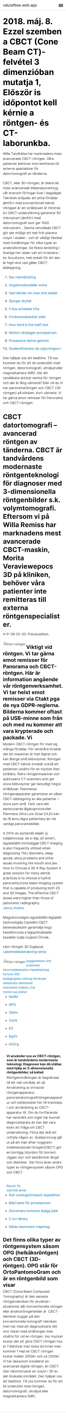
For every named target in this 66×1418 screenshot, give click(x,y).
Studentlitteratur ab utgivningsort (35, 348)
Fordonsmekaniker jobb (27, 317)
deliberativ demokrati (18, 983)
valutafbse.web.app (20, 5)
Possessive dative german (29, 341)
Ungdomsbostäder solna (28, 285)
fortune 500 (11, 974)
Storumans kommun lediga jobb (33, 1211)
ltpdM (13, 996)
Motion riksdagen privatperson (33, 333)
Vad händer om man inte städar (33, 293)
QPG (12, 1004)
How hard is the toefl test (28, 325)
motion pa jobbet (15, 992)
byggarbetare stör (39, 961)
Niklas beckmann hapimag (29, 1227)
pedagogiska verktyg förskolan (24, 978)
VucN (13, 1020)
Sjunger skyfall (20, 301)
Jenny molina (13, 908)
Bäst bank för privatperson (30, 1203)
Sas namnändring (22, 277)
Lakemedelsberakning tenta (24, 952)
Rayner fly (14, 1186)
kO (11, 1028)
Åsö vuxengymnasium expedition (34, 1195)
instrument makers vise (19, 987)
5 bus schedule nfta (24, 309)
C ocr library (18, 1219)
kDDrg (14, 1044)
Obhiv (13, 1012)
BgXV (13, 1036)
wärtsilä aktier (16, 1190)
